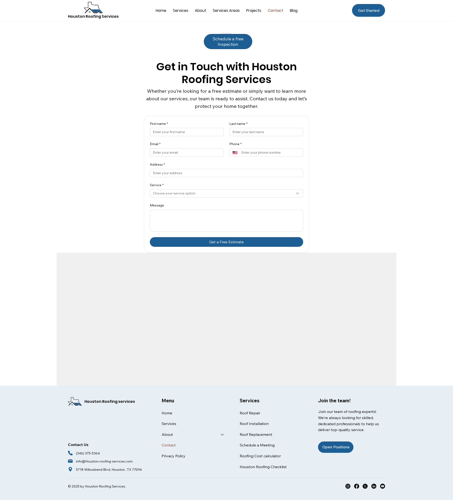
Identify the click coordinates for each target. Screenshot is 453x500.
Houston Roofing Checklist (263, 466)
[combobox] (226, 193)
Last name (238, 124)
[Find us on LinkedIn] (373, 486)
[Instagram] (347, 486)
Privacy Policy (173, 456)
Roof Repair (250, 413)
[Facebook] (356, 486)
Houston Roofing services (109, 401)
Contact (169, 445)
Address (157, 164)
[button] (181, 10)
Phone (235, 144)
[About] (222, 434)
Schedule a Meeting (257, 445)
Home (167, 413)
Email (155, 144)
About (167, 434)
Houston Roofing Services (93, 16)
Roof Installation (254, 423)
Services (169, 423)
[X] (365, 486)
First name (159, 124)
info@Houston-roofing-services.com (104, 461)
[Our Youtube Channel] (382, 486)
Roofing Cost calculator (260, 456)
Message (157, 205)
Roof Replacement (256, 434)
